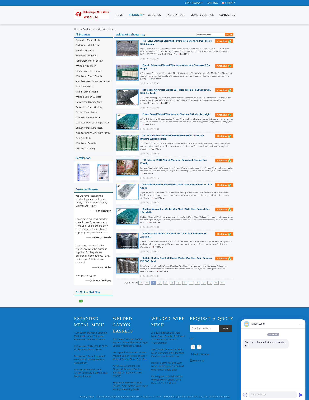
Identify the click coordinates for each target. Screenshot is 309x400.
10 (210, 282)
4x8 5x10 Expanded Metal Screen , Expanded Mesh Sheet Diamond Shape (90, 373)
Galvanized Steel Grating (89, 107)
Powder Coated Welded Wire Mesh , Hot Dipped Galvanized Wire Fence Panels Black (167, 366)
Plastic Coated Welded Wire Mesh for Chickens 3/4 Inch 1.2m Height (176, 114)
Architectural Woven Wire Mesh (93, 133)
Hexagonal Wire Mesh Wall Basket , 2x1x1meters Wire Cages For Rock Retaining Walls (130, 386)
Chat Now (212, 2)
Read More (185, 54)
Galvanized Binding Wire (89, 102)
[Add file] (245, 394)
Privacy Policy (87, 396)
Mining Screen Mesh (87, 91)
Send (225, 328)
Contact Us (227, 14)
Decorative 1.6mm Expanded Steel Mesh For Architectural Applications (89, 359)
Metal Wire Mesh (85, 50)
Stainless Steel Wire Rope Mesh (93, 122)
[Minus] (301, 324)
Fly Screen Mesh (84, 86)
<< (147, 282)
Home (119, 14)
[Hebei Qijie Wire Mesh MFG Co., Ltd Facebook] (199, 348)
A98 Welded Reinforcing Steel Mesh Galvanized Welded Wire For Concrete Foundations (167, 353)
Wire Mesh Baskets (86, 143)
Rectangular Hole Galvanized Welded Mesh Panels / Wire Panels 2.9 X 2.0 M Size (166, 380)
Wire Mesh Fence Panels (89, 76)
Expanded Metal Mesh (88, 40)
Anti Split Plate (83, 138)
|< (141, 282)
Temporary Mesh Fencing (89, 60)
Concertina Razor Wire (88, 117)
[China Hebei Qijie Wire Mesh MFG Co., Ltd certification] (83, 172)
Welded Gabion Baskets (88, 97)
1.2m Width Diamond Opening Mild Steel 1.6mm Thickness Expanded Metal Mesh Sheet (90, 336)
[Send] (301, 394)
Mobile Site (198, 360)
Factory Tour (176, 14)
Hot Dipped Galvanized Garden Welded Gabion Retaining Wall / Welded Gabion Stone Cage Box (130, 356)
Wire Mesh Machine (86, 55)
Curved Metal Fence (86, 112)
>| (222, 282)
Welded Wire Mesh (86, 66)
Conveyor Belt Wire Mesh (89, 128)
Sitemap (204, 354)
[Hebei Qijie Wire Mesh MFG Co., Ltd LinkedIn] (193, 348)
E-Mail (194, 354)
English (229, 2)
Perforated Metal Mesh (88, 45)
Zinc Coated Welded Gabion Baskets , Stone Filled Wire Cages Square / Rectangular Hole (130, 342)
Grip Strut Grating (85, 148)
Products (135, 14)
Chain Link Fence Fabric (88, 71)
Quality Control (202, 14)
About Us (154, 14)
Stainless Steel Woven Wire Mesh (93, 81)
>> (216, 282)
